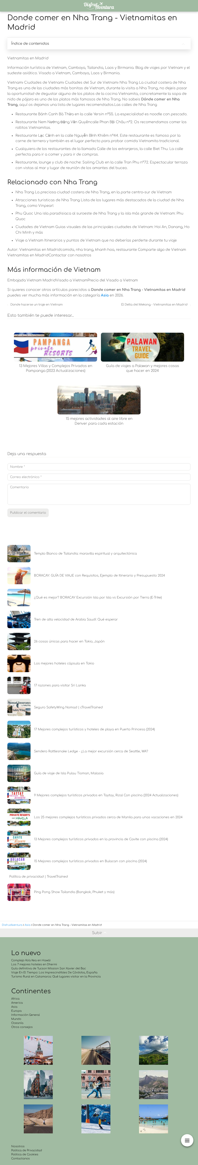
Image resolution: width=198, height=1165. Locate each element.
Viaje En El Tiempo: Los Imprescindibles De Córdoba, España (54, 972)
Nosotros (18, 1146)
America (17, 1002)
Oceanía (17, 1023)
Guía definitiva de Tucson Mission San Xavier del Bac (48, 968)
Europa (16, 1010)
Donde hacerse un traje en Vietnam (36, 304)
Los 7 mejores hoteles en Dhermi (34, 964)
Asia (14, 1006)
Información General (25, 1014)
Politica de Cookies (24, 1154)
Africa (15, 998)
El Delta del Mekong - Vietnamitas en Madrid (154, 304)
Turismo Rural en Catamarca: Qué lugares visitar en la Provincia (56, 976)
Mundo (16, 1019)
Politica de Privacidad (26, 1150)
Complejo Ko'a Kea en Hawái (31, 960)
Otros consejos (22, 1027)
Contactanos (20, 1158)
